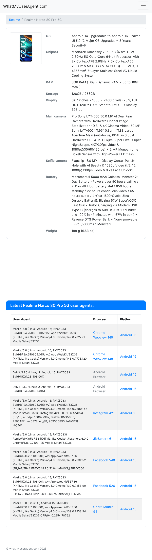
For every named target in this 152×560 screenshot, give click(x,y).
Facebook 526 (104, 486)
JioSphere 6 (102, 439)
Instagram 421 (103, 413)
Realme (14, 20)
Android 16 (128, 335)
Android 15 (128, 374)
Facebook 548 (104, 460)
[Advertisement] (76, 269)
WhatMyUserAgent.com (25, 6)
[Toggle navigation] (143, 5)
